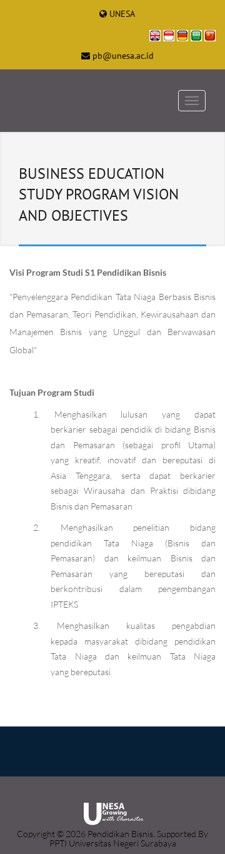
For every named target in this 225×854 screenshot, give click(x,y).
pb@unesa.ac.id (123, 55)
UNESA (122, 13)
